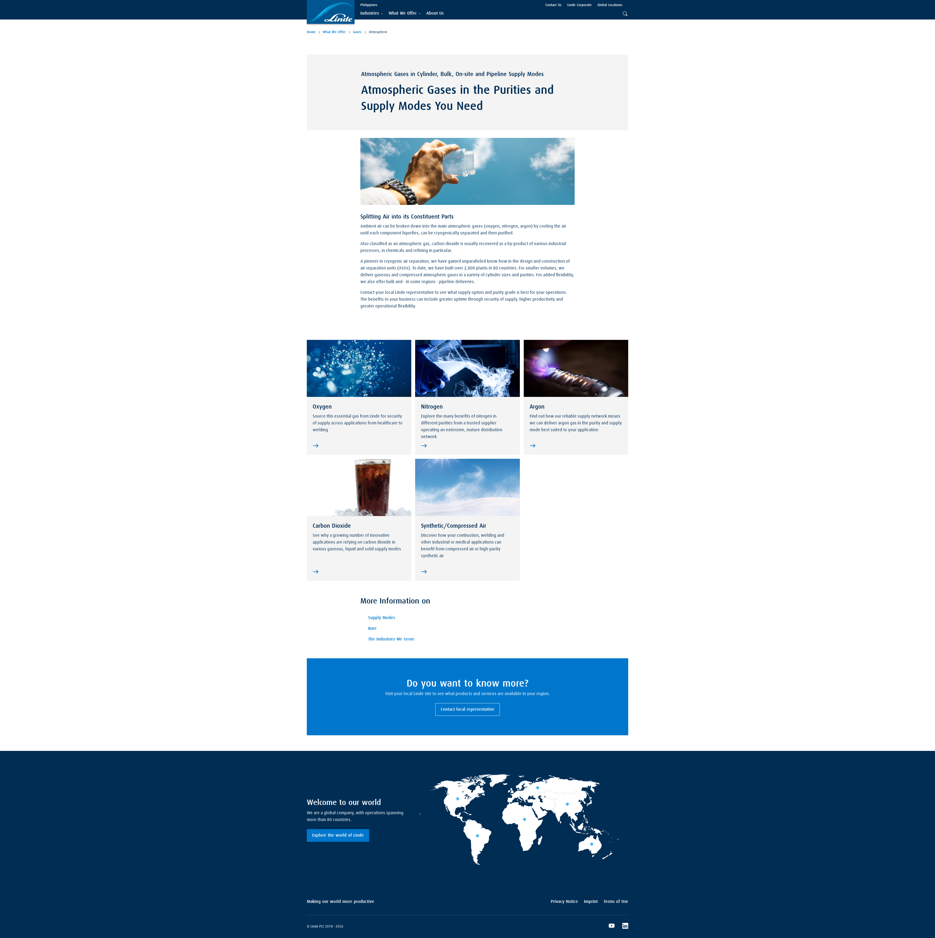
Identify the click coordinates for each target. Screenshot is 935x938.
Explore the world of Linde (338, 835)
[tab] (371, 13)
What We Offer (334, 32)
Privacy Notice (564, 902)
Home (311, 32)
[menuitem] (435, 13)
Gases (357, 32)
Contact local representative (468, 709)
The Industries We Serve (391, 639)
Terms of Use (616, 902)
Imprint (591, 902)
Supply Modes (381, 618)
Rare (372, 628)
